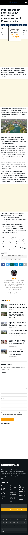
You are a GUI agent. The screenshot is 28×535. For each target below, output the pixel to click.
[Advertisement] (14, 53)
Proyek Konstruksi (22, 490)
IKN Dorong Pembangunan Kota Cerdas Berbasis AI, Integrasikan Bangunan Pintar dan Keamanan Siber (18, 333)
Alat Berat (3, 486)
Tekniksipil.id (7, 29)
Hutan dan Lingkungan (13, 486)
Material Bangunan (12, 498)
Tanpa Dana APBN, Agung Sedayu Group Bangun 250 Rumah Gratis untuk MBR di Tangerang (16, 315)
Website (3, 406)
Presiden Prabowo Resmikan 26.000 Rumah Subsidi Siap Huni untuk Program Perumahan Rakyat (18, 342)
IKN (5, 253)
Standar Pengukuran (22, 494)
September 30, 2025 (13, 346)
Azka (14, 278)
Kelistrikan (13, 495)
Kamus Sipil (13, 492)
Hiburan (3, 499)
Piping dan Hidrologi (22, 486)
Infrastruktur (5, 259)
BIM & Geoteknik (4, 493)
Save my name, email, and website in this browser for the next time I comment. (13, 413)
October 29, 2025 (12, 319)
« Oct (2, 532)
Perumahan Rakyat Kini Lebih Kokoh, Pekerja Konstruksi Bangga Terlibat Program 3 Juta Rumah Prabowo (17, 352)
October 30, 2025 (12, 309)
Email (3, 399)
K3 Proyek (12, 490)
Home (2, 7)
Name (3, 392)
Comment (4, 372)
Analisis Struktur (3, 489)
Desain (3, 496)
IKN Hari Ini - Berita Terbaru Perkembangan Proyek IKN (12, 256)
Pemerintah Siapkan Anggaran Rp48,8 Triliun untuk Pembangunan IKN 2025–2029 (17, 324)
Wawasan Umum (21, 498)
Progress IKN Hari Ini (15, 259)
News (6, 7)
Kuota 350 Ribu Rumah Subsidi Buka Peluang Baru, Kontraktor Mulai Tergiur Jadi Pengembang (18, 306)
